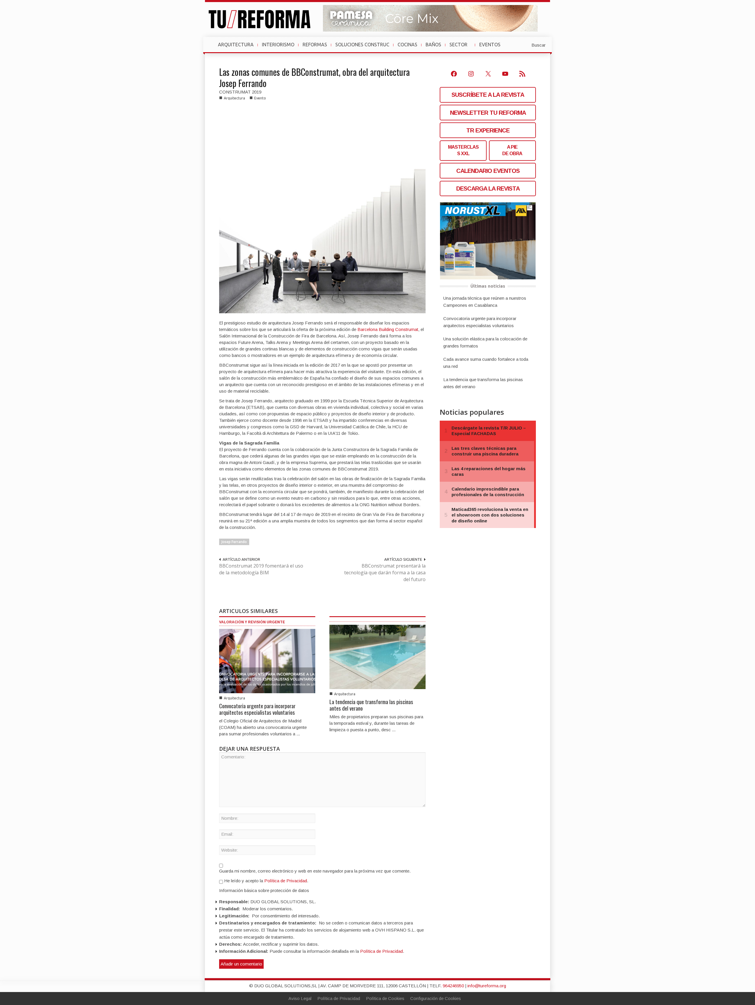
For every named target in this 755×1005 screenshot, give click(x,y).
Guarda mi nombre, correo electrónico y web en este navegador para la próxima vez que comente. (315, 870)
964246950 (453, 985)
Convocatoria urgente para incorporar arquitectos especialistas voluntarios (257, 708)
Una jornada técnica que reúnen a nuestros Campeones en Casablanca (484, 302)
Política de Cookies (385, 998)
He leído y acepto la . (265, 880)
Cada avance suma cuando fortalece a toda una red (485, 363)
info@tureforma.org (486, 985)
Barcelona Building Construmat (387, 329)
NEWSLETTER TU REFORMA (488, 112)
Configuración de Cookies (435, 998)
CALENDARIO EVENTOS (488, 171)
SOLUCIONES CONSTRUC (362, 44)
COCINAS (407, 44)
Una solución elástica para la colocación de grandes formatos (485, 342)
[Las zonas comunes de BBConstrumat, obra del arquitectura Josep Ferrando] (322, 209)
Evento (260, 98)
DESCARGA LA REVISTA (488, 188)
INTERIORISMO (278, 44)
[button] (524, 44)
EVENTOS (492, 47)
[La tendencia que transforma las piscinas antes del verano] (377, 656)
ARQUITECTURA (236, 44)
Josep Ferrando (234, 541)
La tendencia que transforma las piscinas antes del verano (371, 704)
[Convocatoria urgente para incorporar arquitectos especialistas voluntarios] (267, 660)
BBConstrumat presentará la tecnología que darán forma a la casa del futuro (385, 573)
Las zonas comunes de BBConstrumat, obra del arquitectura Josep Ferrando (314, 77)
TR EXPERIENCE (488, 130)
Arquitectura (234, 98)
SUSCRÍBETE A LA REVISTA (488, 94)
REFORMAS (315, 44)
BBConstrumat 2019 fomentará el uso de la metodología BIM (261, 569)
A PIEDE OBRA (512, 150)
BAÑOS (433, 44)
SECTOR (460, 47)
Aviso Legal (299, 998)
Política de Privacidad (285, 880)
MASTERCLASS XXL (463, 150)
